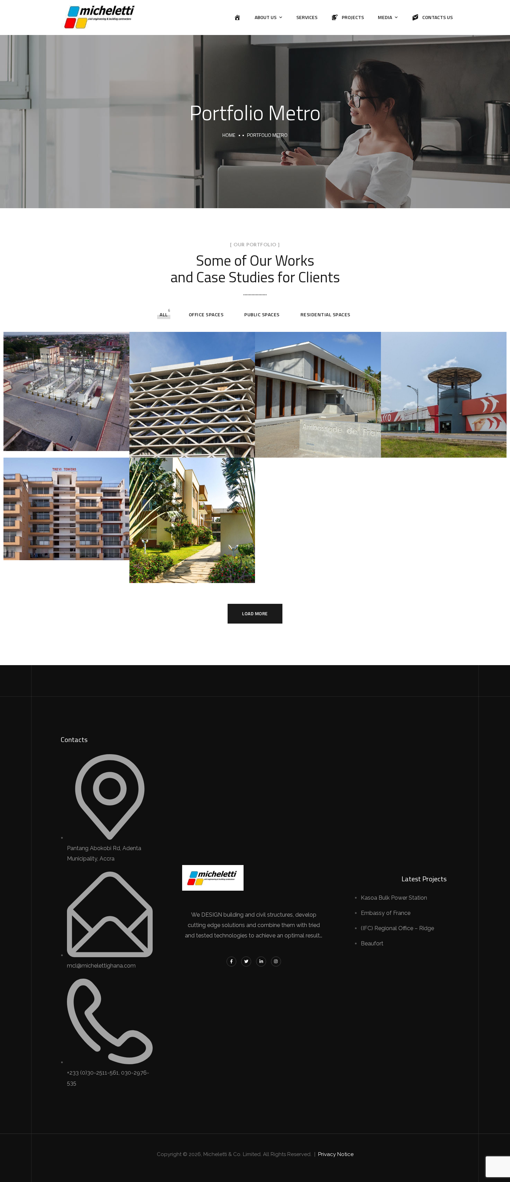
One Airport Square (180, 447)
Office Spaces (206, 314)
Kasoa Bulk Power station (66, 440)
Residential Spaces (325, 314)
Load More (255, 613)
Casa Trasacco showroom (442, 447)
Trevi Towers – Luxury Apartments (60, 549)
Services (306, 17)
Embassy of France (305, 447)
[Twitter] (246, 961)
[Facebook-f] (232, 961)
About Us (266, 17)
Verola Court (168, 573)
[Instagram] (276, 961)
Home (228, 135)
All (164, 314)
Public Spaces (262, 314)
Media (385, 17)
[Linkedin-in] (261, 961)
